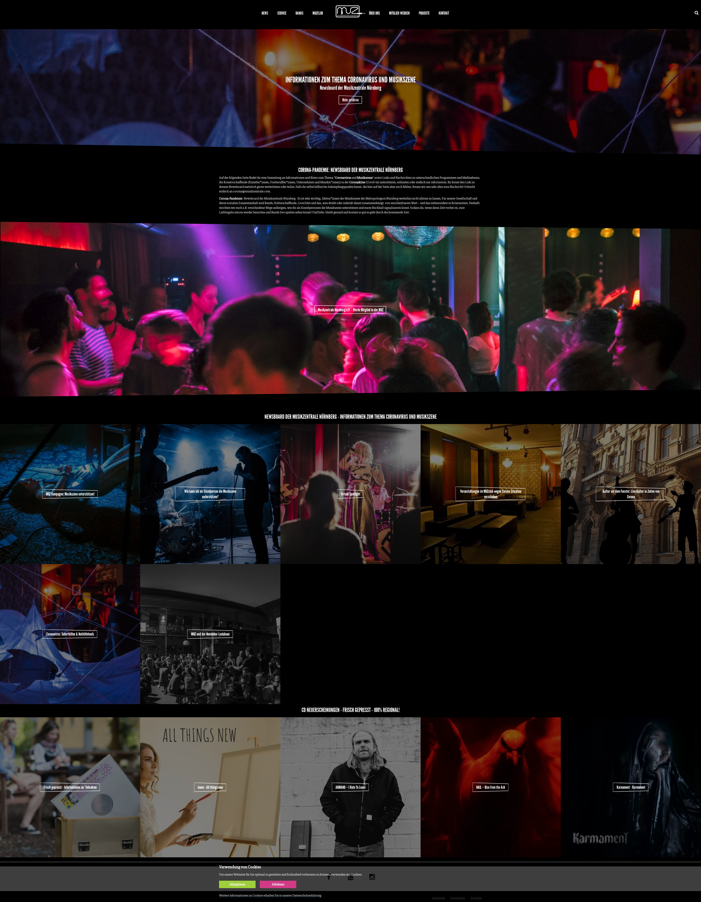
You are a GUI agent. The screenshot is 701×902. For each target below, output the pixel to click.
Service (281, 13)
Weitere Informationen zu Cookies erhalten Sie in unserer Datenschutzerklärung (270, 895)
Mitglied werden (399, 13)
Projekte (424, 13)
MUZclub (318, 13)
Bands (299, 13)
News (265, 13)
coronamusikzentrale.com (251, 191)
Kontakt (444, 13)
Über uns (374, 13)
